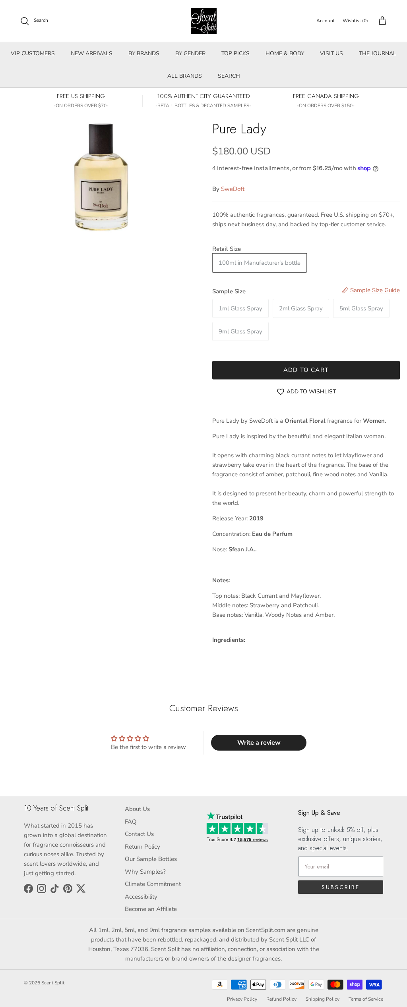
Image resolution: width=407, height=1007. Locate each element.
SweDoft (232, 189)
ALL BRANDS (184, 76)
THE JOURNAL (377, 53)
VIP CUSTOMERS (33, 53)
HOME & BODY (285, 53)
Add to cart (306, 370)
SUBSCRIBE (341, 887)
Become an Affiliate (151, 909)
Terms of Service (366, 999)
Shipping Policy (322, 999)
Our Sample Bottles (151, 859)
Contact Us (139, 834)
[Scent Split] (204, 21)
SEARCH (229, 76)
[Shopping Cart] (380, 21)
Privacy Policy (242, 999)
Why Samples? (145, 872)
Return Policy (142, 847)
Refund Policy (281, 999)
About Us (137, 809)
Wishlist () (355, 20)
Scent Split (52, 983)
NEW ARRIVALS (91, 53)
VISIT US (331, 53)
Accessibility (141, 897)
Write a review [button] (259, 742)
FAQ (131, 822)
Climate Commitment (153, 884)
